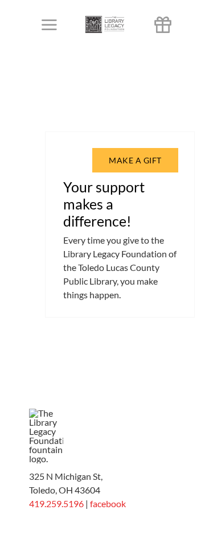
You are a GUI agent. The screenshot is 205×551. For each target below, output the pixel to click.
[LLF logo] (104, 20)
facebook (108, 503)
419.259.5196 (56, 503)
